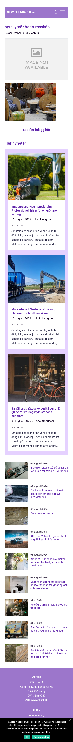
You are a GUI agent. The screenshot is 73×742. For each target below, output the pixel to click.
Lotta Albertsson (44, 421)
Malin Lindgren (43, 318)
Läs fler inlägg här (36, 130)
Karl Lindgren (42, 219)
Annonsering (36, 715)
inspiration (17, 225)
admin (35, 33)
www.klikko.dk (39, 699)
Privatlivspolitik (41, 737)
